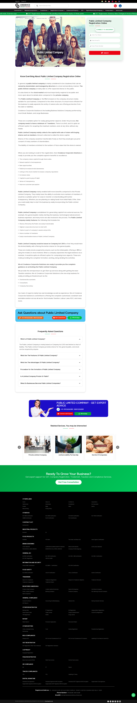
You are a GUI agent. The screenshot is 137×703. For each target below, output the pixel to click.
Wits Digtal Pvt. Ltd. (49, 701)
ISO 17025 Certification (96, 515)
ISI (46, 532)
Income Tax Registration (97, 612)
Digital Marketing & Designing (94, 10)
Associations (94, 502)
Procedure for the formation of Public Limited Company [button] (40, 369)
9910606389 (70, 692)
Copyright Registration (28, 652)
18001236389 (37, 318)
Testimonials (25, 504)
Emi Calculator (94, 504)
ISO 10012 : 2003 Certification (75, 556)
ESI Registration (72, 610)
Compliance (71, 504)
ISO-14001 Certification (51, 556)
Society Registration (73, 629)
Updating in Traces (72, 674)
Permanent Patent (72, 621)
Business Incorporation (31, 10)
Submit (106, 53)
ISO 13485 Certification (51, 515)
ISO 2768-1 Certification (96, 556)
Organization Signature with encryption (32, 683)
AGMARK (25, 539)
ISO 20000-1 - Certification (51, 565)
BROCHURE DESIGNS (73, 546)
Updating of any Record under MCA (99, 638)
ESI (23, 667)
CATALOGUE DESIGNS (96, 546)
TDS (23, 674)
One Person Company (96, 589)
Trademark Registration (51, 579)
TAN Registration (26, 614)
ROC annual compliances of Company (77, 638)
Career (24, 506)
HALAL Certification (73, 572)
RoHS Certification (50, 518)
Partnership (25, 631)
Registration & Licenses (57, 10)
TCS (46, 674)
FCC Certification (72, 518)
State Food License (50, 660)
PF (46, 667)
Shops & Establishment (73, 612)
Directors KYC (26, 638)
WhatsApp (76, 317)
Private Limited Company (28, 589)
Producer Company (73, 591)
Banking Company (50, 591)
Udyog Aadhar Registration (97, 610)
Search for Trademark (28, 579)
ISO (82, 10)
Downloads (48, 504)
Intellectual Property (72, 10)
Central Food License (73, 660)
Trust (47, 629)
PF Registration (49, 610)
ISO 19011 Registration (28, 558)
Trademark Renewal (96, 579)
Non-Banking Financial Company (99, 591)
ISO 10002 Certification (28, 515)
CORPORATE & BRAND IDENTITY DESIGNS (55, 546)
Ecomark (25, 532)
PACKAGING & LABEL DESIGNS (30, 548)
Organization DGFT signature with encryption (56, 683)
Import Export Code (27, 612)
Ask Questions (60, 317)
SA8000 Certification (27, 518)
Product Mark (109, 10)
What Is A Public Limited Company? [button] (32, 339)
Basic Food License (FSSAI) (29, 660)
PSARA (47, 614)
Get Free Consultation (68, 482)
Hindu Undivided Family (28, 629)
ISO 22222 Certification (73, 515)
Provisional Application (51, 621)
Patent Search (26, 621)
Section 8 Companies (73, 589)
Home (16, 18)
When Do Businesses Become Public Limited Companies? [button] (40, 383)
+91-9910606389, (27, 318)
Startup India (26, 610)
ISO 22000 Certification (28, 572)
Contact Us (23, 1)
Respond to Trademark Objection (76, 579)
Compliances (43, 10)
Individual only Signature (28, 681)
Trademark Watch (50, 582)
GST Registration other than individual (32, 645)
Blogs (47, 506)
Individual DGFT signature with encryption (78, 681)
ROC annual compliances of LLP (53, 638)
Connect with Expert (65, 413)
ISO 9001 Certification (27, 556)
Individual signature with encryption (54, 681)
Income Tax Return (27, 600)
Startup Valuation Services (97, 600)
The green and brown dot (74, 539)
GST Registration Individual (52, 645)
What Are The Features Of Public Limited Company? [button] (38, 355)
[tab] (50, 339)
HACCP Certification (50, 572)
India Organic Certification (97, 539)
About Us (17, 1)
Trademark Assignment (28, 582)
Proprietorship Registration (97, 629)
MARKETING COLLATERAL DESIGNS (54, 548)
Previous (19, 447)
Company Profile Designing (74, 548)
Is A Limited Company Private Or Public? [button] (34, 376)
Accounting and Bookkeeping (52, 600)
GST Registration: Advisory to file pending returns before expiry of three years (41, 13)
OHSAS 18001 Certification (28, 565)
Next (117, 447)
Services (21, 18)
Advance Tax (71, 600)
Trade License (49, 612)
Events (93, 506)
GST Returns (25, 603)
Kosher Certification (96, 572)
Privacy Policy (49, 508)
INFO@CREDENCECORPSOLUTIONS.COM (71, 695)
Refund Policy (26, 508)
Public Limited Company (28, 591)
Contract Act (17, 10)
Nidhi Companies (27, 593)
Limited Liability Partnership (52, 589)
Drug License (71, 614)
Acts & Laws (119, 10)
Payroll (70, 667)
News (69, 506)
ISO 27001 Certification (73, 565)
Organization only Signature (98, 681)
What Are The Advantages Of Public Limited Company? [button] (40, 362)
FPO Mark (48, 539)
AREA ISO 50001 (49, 558)
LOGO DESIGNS (26, 546)
